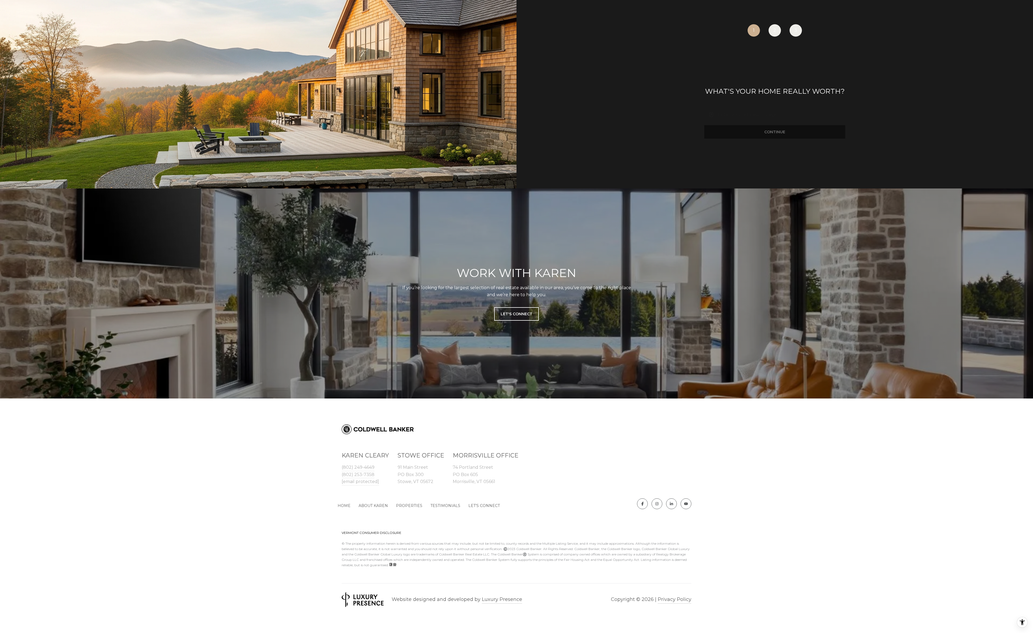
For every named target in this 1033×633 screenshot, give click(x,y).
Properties (409, 505)
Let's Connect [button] (516, 314)
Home (344, 505)
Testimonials (445, 505)
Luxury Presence (502, 599)
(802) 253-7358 (358, 474)
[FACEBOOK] (642, 503)
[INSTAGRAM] (657, 503)
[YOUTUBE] (686, 503)
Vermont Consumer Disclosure (371, 533)
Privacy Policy (674, 599)
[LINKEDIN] (671, 503)
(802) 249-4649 (358, 467)
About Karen (373, 505)
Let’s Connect (484, 505)
